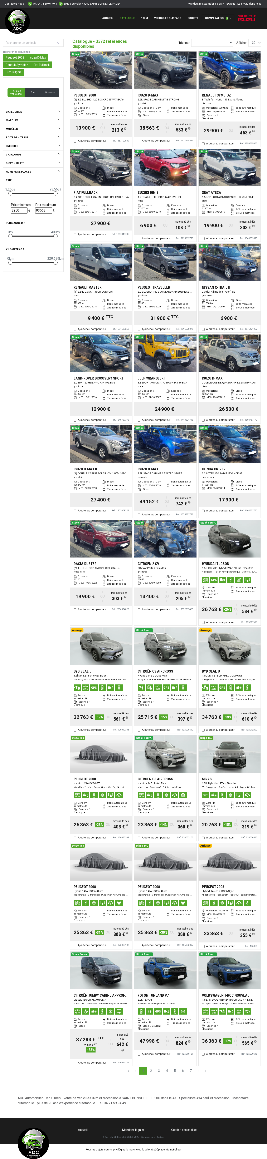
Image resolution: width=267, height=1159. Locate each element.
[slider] (10, 193)
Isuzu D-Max (38, 57)
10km (144, 18)
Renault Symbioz (17, 64)
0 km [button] (33, 92)
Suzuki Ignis (13, 72)
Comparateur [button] (216, 18)
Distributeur (247, 16)
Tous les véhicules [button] (16, 92)
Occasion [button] (50, 92)
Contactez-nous (14, 3)
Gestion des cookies (184, 1129)
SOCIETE (193, 18)
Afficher (241, 42)
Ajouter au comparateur (92, 140)
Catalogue (127, 18)
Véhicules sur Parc (167, 18)
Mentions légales (133, 1129)
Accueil (107, 18)
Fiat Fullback (42, 64)
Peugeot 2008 (15, 57)
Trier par (184, 42)
